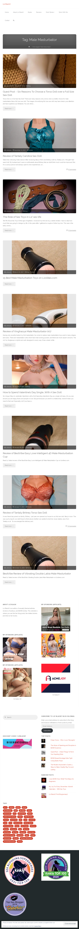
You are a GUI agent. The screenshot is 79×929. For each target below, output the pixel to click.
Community (7, 813)
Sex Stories (7, 832)
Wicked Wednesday (26, 838)
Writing (20, 841)
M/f (10, 823)
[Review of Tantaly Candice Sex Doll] (39, 144)
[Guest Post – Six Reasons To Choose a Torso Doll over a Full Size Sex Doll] (39, 79)
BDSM (18, 807)
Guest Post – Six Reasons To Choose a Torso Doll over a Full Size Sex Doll (38, 93)
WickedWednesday (9, 841)
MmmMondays (8, 826)
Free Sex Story (29, 816)
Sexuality (22, 832)
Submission (7, 838)
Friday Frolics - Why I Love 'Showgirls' (63, 740)
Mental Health (28, 823)
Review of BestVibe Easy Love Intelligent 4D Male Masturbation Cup (38, 455)
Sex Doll (26, 829)
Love (5, 823)
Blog (29, 86)
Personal (33, 826)
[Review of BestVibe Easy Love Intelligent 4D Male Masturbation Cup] (39, 443)
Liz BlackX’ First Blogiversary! (58, 794)
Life (20, 820)
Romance (13, 829)
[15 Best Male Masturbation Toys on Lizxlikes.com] (39, 267)
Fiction (20, 816)
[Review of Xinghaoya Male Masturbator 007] (39, 321)
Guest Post (14, 820)
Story (26, 835)
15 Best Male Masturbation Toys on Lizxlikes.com (30, 277)
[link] (13, 20)
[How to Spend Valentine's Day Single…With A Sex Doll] (39, 382)
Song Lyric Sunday (9, 835)
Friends (6, 820)
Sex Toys (15, 832)
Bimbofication (8, 810)
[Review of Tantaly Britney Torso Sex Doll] (39, 502)
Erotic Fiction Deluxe (10, 816)
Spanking (20, 835)
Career (29, 810)
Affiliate (11, 807)
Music (17, 826)
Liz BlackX (7, 4)
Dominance (21, 813)
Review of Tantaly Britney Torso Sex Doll (25, 512)
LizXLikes (32, 820)
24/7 (5, 807)
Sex (20, 829)
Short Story (31, 832)
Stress (33, 835)
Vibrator (15, 838)
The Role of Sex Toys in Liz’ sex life (22, 217)
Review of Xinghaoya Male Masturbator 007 (27, 331)
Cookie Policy (37, 926)
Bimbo (24, 807)
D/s (14, 813)
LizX (25, 820)
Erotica (30, 813)
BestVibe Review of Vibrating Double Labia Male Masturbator (37, 573)
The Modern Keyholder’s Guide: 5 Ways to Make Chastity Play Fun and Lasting (62, 767)
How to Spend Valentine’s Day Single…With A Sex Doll (32, 392)
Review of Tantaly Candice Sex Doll (22, 156)
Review (31, 150)
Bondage (22, 810)
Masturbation (18, 823)
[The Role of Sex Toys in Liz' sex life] (39, 204)
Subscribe (47, 731)
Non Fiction (24, 826)
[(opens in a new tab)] (39, 563)
